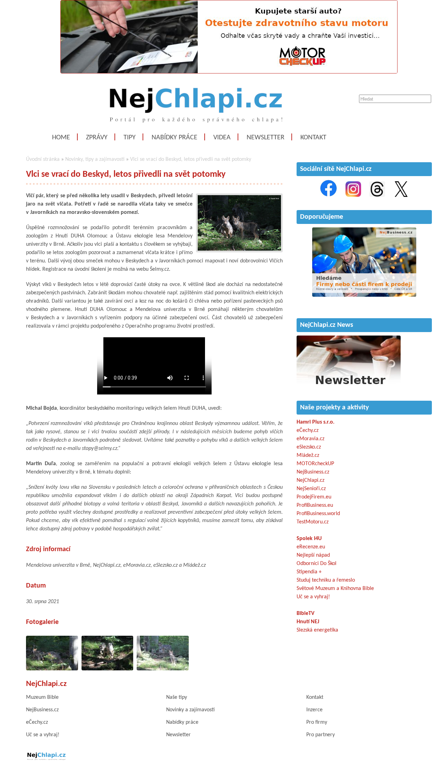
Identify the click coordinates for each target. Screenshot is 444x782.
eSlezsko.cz (309, 447)
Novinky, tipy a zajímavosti (95, 159)
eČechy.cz (307, 430)
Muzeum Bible (42, 697)
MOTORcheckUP (315, 464)
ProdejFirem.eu (314, 497)
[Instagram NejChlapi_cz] (353, 195)
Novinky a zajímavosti (190, 710)
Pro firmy (316, 722)
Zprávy (97, 137)
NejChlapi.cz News (326, 325)
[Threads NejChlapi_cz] (377, 195)
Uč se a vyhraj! (313, 597)
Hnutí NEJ (308, 622)
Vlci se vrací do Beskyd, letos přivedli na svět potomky (190, 159)
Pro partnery (320, 735)
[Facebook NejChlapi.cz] (328, 195)
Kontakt (313, 137)
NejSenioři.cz (311, 489)
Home (61, 137)
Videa (222, 137)
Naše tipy (176, 697)
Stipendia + (309, 572)
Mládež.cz (308, 455)
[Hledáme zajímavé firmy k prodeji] (364, 295)
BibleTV (305, 613)
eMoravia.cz (310, 439)
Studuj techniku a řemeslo (326, 580)
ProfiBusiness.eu (315, 505)
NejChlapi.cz (310, 480)
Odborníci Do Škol (316, 563)
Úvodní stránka (43, 159)
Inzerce (314, 710)
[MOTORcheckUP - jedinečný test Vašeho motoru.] (229, 72)
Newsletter (265, 137)
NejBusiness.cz (313, 472)
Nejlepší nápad (313, 555)
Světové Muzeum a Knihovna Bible (335, 588)
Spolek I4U (309, 538)
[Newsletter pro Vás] (349, 386)
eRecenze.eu (311, 547)
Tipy (129, 137)
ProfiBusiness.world (318, 513)
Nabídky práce (174, 137)
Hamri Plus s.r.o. (315, 422)
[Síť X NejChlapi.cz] (401, 195)
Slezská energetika (317, 630)
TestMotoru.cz (312, 522)
